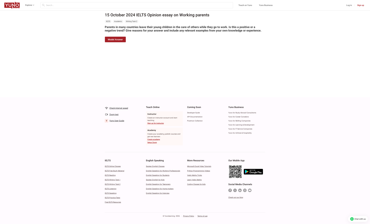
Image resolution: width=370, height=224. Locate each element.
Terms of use (202, 216)
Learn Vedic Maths (194, 180)
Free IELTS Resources (113, 202)
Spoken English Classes (155, 166)
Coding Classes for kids (196, 184)
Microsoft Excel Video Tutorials (199, 166)
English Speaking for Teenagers (158, 184)
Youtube (249, 190)
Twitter (235, 190)
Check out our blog (235, 197)
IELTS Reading (110, 175)
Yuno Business (266, 5)
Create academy (153, 139)
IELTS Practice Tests (112, 198)
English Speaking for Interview (157, 193)
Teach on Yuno (245, 5)
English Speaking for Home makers (159, 189)
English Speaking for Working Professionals (163, 171)
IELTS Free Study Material (114, 171)
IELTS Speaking (110, 193)
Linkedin (240, 190)
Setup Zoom (152, 142)
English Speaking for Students (157, 175)
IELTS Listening (110, 189)
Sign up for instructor (155, 123)
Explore (28, 5)
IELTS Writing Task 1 (112, 180)
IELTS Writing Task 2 (112, 184)
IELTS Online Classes (113, 166)
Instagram (245, 190)
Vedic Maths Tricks (194, 175)
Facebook (230, 190)
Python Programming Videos (198, 171)
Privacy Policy (188, 216)
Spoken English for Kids (155, 180)
